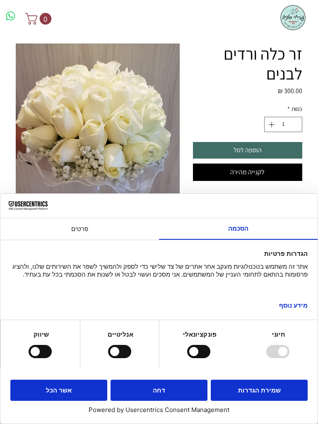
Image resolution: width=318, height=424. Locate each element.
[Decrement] (296, 124)
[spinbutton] (283, 124)
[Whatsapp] (10, 16)
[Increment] (270, 124)
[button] (39, 19)
